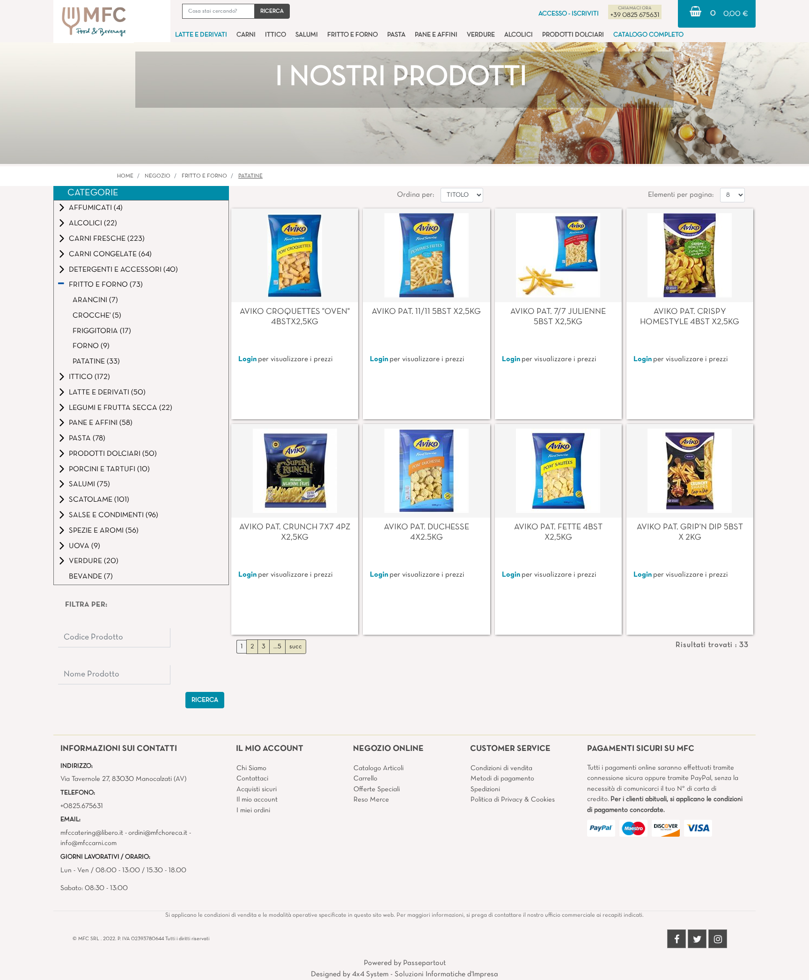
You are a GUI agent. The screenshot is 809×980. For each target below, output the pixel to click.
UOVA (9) (84, 546)
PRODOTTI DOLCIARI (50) (113, 454)
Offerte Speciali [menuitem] (376, 789)
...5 (277, 647)
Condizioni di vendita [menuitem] (501, 768)
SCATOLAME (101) (99, 500)
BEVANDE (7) (91, 576)
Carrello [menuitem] (365, 778)
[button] (272, 11)
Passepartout (424, 963)
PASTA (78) (87, 438)
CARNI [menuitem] (246, 35)
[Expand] (62, 207)
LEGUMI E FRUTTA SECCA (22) (120, 408)
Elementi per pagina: (680, 195)
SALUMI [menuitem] (306, 35)
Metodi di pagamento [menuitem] (502, 778)
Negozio (157, 176)
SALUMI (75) (89, 484)
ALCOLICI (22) (93, 223)
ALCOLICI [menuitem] (518, 35)
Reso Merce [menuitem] (371, 799)
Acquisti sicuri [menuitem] (256, 789)
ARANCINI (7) (95, 300)
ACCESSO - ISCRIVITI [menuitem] (568, 14)
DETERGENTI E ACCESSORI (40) (123, 270)
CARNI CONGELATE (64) (110, 254)
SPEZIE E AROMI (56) (104, 530)
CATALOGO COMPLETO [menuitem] (648, 35)
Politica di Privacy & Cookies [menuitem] (513, 799)
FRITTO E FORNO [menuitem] (352, 35)
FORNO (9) (91, 346)
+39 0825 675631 (634, 15)
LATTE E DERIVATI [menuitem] (201, 35)
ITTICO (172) (89, 377)
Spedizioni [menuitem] (485, 789)
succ (295, 647)
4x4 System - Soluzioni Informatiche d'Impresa (425, 974)
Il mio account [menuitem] (257, 799)
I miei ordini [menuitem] (253, 810)
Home (125, 176)
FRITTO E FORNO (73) (106, 285)
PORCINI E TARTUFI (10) (109, 469)
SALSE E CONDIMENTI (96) (113, 515)
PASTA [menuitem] (396, 35)
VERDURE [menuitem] (481, 35)
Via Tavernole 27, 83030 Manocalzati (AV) (123, 779)
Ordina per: (415, 195)
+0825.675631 (81, 806)
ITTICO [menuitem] (275, 35)
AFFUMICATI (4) (96, 208)
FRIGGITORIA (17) (102, 331)
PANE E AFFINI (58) (100, 423)
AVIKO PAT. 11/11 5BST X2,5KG (426, 312)
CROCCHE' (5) (97, 315)
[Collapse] (61, 284)
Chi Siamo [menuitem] (251, 768)
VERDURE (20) (93, 561)
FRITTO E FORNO (204, 176)
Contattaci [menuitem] (252, 778)
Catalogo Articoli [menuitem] (378, 768)
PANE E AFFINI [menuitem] (436, 35)
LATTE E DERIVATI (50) (107, 392)
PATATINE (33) (96, 361)
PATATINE (250, 176)
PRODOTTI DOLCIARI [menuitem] (573, 35)
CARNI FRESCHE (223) (107, 239)
